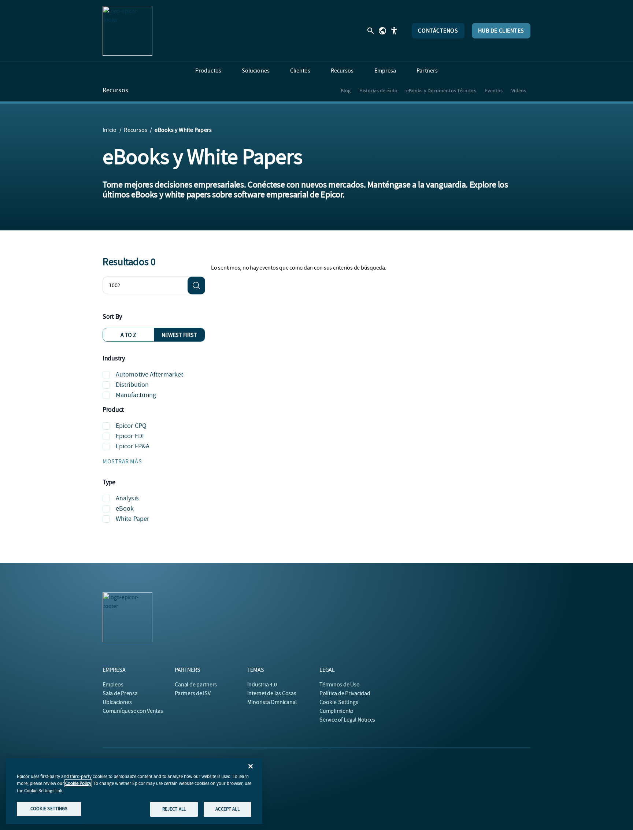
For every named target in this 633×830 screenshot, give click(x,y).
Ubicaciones (117, 702)
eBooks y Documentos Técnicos (441, 90)
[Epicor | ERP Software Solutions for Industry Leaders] (127, 31)
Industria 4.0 (262, 684)
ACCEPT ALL (227, 809)
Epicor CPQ (131, 426)
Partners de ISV (192, 693)
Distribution (132, 385)
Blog (346, 90)
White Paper (132, 519)
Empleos (113, 684)
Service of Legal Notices (347, 719)
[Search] (196, 285)
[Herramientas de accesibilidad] (394, 30)
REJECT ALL (174, 809)
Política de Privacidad (344, 693)
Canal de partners (196, 684)
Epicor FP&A (132, 446)
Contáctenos (438, 30)
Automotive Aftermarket (149, 374)
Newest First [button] (179, 335)
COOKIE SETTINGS (49, 808)
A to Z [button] (128, 335)
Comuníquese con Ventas (133, 711)
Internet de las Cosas (271, 693)
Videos (518, 90)
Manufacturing (136, 395)
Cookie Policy (78, 783)
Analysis (127, 498)
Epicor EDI (130, 436)
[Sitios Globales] (382, 30)
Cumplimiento (336, 711)
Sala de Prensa (120, 693)
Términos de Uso (339, 684)
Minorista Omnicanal (272, 702)
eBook (125, 508)
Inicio (109, 130)
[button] (154, 461)
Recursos (115, 90)
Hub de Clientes (501, 30)
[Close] (251, 766)
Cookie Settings (339, 702)
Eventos (494, 90)
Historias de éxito (378, 90)
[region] (134, 791)
